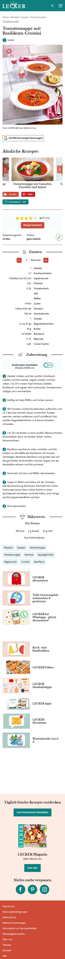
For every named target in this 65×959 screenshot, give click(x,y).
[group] (32, 173)
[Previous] (5, 169)
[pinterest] (32, 889)
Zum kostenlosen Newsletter (32, 812)
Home (6, 17)
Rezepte (14, 17)
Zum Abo (32, 868)
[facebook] (20, 889)
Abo (5, 956)
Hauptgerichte (45, 555)
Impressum (9, 906)
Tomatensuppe (11, 21)
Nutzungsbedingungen (15, 912)
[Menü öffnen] (60, 6)
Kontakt (7, 950)
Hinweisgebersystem (14, 934)
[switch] (48, 365)
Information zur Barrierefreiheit (20, 928)
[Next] (59, 169)
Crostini (25, 562)
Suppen (25, 17)
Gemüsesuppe (38, 17)
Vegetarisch (10, 562)
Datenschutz (9, 917)
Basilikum (39, 562)
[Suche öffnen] (52, 5)
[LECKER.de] (14, 5)
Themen (7, 945)
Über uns (7, 939)
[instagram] (44, 889)
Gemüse (29, 555)
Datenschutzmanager (14, 923)
